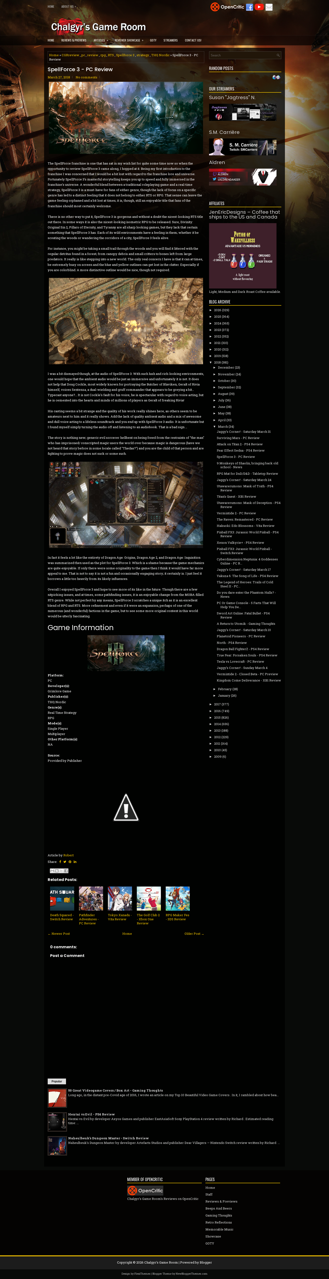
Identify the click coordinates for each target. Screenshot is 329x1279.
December (226, 367)
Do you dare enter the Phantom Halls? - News (246, 594)
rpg (103, 55)
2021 (217, 343)
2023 (217, 330)
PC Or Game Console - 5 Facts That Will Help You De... (246, 605)
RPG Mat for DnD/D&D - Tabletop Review (247, 473)
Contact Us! (193, 40)
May (221, 413)
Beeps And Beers (218, 1208)
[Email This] (52, 870)
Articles (101, 40)
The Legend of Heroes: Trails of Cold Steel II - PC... (245, 584)
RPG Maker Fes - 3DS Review (177, 917)
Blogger (206, 1262)
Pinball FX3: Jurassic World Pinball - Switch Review (244, 551)
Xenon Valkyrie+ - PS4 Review (240, 542)
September (226, 387)
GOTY (153, 40)
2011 (217, 743)
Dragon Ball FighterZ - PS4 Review (243, 649)
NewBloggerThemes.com (191, 1273)
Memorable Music (219, 1229)
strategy (143, 55)
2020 (217, 349)
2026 (217, 310)
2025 (217, 316)
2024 (217, 323)
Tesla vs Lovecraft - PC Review (240, 661)
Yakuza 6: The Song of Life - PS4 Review (247, 576)
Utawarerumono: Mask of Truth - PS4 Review (245, 488)
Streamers (171, 40)
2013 (217, 730)
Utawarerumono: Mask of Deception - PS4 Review (249, 505)
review (92, 55)
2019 (217, 356)
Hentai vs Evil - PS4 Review (91, 1114)
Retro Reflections (218, 1222)
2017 (217, 704)
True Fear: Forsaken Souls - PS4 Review (247, 655)
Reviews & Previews (73, 40)
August (223, 394)
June (221, 407)
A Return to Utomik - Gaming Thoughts (246, 623)
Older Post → (194, 933)
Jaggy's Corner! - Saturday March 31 (244, 431)
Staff (208, 1194)
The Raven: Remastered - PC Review (245, 519)
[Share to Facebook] (66, 870)
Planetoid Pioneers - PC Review (241, 636)
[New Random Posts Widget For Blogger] (276, 78)
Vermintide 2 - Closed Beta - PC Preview (247, 674)
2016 (217, 711)
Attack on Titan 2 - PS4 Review (240, 444)
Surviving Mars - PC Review (238, 438)
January (224, 695)
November (226, 374)
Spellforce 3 (125, 55)
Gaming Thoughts (218, 1215)
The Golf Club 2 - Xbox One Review (148, 919)
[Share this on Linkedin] (75, 862)
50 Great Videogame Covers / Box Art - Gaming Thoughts (115, 1090)
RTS (111, 55)
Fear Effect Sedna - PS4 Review (241, 450)
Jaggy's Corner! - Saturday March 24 (244, 480)
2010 (217, 750)
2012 (217, 737)
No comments (86, 77)
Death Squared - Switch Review (62, 917)
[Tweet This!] (64, 862)
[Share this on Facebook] (60, 862)
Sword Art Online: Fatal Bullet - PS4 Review (243, 615)
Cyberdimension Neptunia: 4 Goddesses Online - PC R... (247, 561)
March (223, 426)
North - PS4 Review (232, 642)
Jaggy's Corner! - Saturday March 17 (244, 569)
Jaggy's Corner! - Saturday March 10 (244, 630)
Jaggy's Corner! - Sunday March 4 (242, 668)
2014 (217, 724)
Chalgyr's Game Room (161, 1262)
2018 (217, 362)
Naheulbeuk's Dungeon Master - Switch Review (108, 1138)
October (224, 380)
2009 (218, 756)
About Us (68, 6)
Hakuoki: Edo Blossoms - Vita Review (246, 525)
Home (51, 6)
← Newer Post (59, 933)
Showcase (213, 1236)
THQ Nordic (160, 55)
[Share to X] (61, 870)
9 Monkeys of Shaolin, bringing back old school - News (247, 465)
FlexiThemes (142, 1273)
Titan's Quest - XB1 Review (236, 496)
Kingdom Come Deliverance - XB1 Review (249, 680)
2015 (217, 717)
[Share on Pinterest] (69, 862)
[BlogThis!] (56, 870)
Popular (57, 1081)
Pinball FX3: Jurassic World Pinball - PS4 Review (248, 534)
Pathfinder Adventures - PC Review (89, 919)
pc (83, 55)
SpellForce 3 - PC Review (80, 69)
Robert (68, 855)
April (222, 420)
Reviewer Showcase (129, 40)
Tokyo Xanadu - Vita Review (120, 917)
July (221, 400)
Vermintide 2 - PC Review (236, 513)
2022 (217, 336)
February (225, 689)
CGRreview (70, 55)
